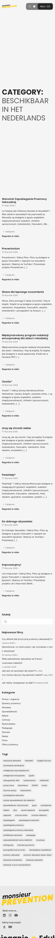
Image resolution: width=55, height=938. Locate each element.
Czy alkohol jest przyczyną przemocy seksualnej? (26, 639)
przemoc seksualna (11, 855)
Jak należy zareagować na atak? (18, 682)
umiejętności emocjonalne (14, 775)
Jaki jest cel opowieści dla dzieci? (18, 671)
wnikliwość (44, 780)
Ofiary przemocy (10, 744)
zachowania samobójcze (13, 765)
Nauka (5, 736)
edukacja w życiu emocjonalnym (16, 865)
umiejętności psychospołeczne (16, 770)
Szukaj (6, 614)
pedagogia (30, 835)
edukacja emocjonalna (12, 860)
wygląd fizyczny (44, 760)
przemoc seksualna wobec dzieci (38, 855)
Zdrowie (6, 732)
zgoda (31, 775)
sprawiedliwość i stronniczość (15, 805)
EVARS (35, 785)
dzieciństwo (23, 785)
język (34, 805)
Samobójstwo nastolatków (40, 850)
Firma (4, 740)
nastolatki (29, 760)
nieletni (6, 810)
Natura (5, 715)
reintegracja (8, 845)
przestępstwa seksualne (13, 795)
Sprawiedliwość (9, 711)
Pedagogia (7, 728)
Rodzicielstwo (8, 724)
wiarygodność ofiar (11, 780)
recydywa (40, 840)
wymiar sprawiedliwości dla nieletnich (19, 800)
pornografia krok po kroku (14, 850)
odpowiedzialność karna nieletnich (17, 840)
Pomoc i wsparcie (10, 699)
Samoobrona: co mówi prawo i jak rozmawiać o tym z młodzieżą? (27, 649)
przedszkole (46, 805)
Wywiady (6, 707)
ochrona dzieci (21, 815)
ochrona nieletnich (39, 815)
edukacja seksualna (34, 860)
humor (44, 785)
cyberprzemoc (29, 780)
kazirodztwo (25, 790)
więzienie (7, 815)
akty (15, 810)
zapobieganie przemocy (13, 825)
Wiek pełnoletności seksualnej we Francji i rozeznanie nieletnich (22, 661)
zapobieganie (9, 820)
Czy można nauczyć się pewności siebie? (22, 675)
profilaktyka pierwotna (12, 835)
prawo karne (8, 785)
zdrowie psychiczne (25, 845)
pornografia (44, 810)
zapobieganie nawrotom (29, 820)
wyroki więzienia (28, 810)
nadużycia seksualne (12, 760)
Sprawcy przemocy (11, 703)
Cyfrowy (6, 719)
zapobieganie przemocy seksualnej (18, 830)
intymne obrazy (9, 790)
